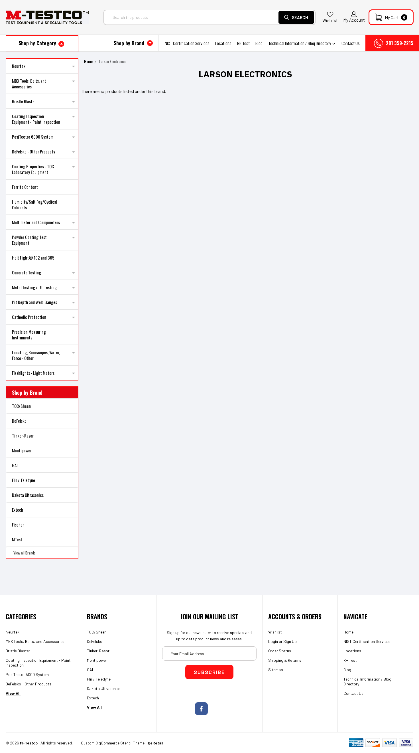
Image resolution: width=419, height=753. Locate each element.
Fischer (18, 524)
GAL (15, 465)
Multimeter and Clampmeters (36, 222)
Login (273, 641)
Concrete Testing (26, 272)
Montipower (22, 450)
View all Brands (24, 553)
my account (354, 20)
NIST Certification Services (187, 43)
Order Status (279, 650)
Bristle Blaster (24, 101)
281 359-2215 (399, 43)
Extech (17, 510)
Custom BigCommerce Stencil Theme (113, 742)
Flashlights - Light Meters (33, 373)
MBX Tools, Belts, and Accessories (29, 84)
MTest (17, 539)
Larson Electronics (112, 61)
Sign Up (290, 641)
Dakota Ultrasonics (28, 495)
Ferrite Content (25, 187)
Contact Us (350, 43)
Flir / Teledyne (23, 480)
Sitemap (275, 669)
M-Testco (29, 742)
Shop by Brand (130, 43)
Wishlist (330, 20)
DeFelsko (19, 421)
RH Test (243, 43)
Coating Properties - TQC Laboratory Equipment (33, 169)
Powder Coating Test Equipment (29, 240)
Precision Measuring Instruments (29, 335)
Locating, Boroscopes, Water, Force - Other (36, 355)
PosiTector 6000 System (32, 136)
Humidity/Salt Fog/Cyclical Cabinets (34, 204)
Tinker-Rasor (23, 435)
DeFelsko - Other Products (33, 151)
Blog (259, 43)
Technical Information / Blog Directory (300, 43)
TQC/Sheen (21, 406)
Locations (223, 43)
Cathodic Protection (29, 317)
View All (13, 693)
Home (88, 61)
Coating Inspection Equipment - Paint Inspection (36, 119)
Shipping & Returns (284, 660)
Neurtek (18, 66)
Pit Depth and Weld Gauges (34, 302)
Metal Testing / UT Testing (34, 287)
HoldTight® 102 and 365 (33, 257)
